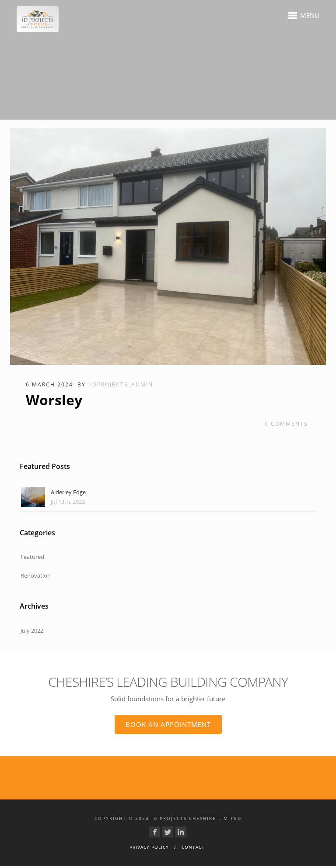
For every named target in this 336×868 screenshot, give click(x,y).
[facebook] (154, 832)
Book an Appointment (168, 724)
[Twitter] (167, 832)
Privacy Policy (149, 847)
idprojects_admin (121, 384)
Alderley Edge (68, 492)
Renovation (36, 575)
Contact (193, 847)
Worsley (54, 399)
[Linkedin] (180, 832)
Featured (32, 557)
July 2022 (32, 630)
